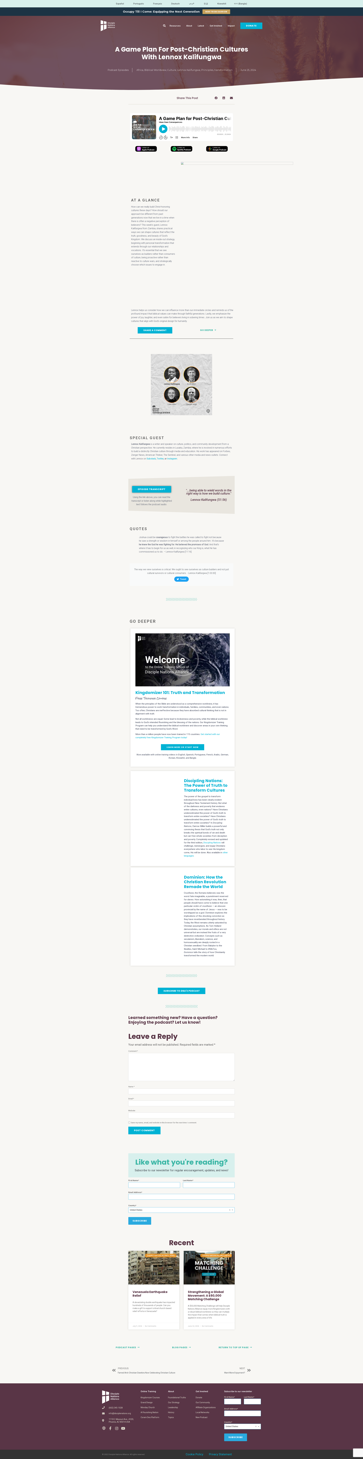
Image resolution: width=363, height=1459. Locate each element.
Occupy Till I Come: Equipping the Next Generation (161, 11)
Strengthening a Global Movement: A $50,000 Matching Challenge (206, 1295)
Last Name (187, 1180)
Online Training (148, 1391)
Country (131, 1205)
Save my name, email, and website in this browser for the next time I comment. (164, 1123)
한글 (206, 3)
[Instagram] (116, 1428)
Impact (231, 26)
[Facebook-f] (110, 1428)
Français (157, 3)
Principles (207, 70)
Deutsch (175, 3)
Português (138, 3)
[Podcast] (104, 1428)
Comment (133, 1051)
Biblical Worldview (155, 70)
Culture (171, 70)
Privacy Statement (220, 1454)
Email (131, 1099)
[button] (164, 25)
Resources (175, 26)
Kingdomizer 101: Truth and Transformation (180, 692)
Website (131, 1111)
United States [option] (136, 1210)
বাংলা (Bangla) (240, 3)
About (189, 26)
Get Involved (216, 26)
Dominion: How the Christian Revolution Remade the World (205, 882)
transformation (223, 70)
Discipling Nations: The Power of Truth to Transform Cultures (205, 785)
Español (120, 3)
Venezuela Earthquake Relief (150, 1294)
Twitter (160, 458)
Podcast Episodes (118, 70)
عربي (191, 3)
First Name (133, 1180)
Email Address (134, 1192)
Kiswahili (221, 3)
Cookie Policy (194, 1454)
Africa (140, 70)
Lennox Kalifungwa (188, 70)
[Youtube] (123, 1428)
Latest (201, 26)
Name (131, 1087)
